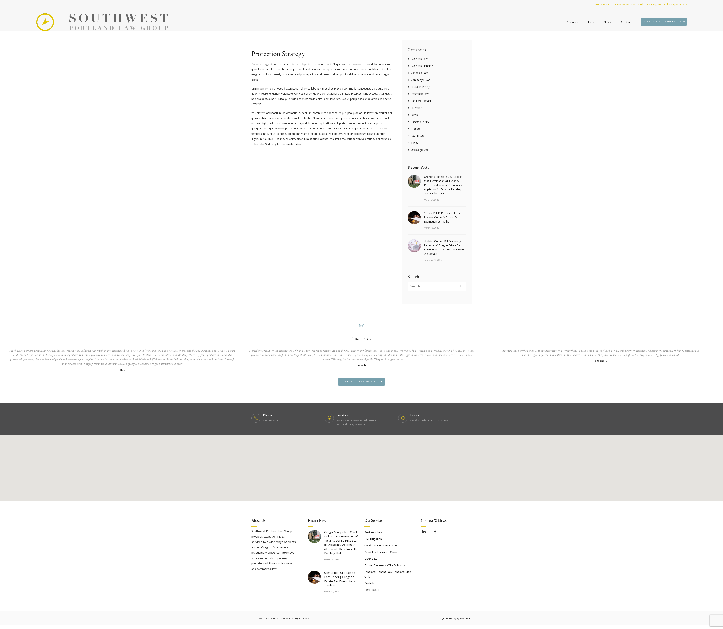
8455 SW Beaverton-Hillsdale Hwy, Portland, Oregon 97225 (651, 4)
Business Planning (422, 65)
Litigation (416, 107)
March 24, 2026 (431, 199)
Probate (416, 128)
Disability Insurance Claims (381, 552)
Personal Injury (420, 121)
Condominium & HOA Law (380, 545)
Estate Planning (420, 87)
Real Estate (418, 135)
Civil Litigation (373, 539)
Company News (420, 80)
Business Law (419, 58)
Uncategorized (420, 150)
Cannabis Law (419, 73)
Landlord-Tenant (421, 101)
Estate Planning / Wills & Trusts (384, 565)
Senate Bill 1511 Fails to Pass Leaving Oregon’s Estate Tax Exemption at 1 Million (442, 217)
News (414, 114)
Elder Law (370, 558)
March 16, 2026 (431, 227)
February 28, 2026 (433, 260)
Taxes (414, 142)
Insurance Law (420, 94)
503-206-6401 (603, 4)
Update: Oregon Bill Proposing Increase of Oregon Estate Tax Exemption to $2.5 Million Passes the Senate (444, 247)
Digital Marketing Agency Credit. (455, 618)
